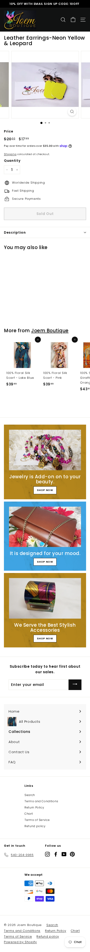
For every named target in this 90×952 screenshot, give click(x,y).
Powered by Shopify (20, 942)
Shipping (10, 154)
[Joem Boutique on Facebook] (55, 854)
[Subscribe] (75, 684)
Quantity (12, 160)
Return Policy (34, 807)
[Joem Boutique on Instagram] (47, 854)
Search (29, 795)
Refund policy (34, 826)
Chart (28, 814)
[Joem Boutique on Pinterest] (72, 854)
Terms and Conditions (41, 801)
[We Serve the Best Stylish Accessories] (45, 598)
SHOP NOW (45, 490)
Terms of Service (37, 820)
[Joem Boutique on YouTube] (64, 854)
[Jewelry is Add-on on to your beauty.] (45, 450)
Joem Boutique (50, 330)
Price (8, 131)
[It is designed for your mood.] (45, 527)
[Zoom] (72, 111)
